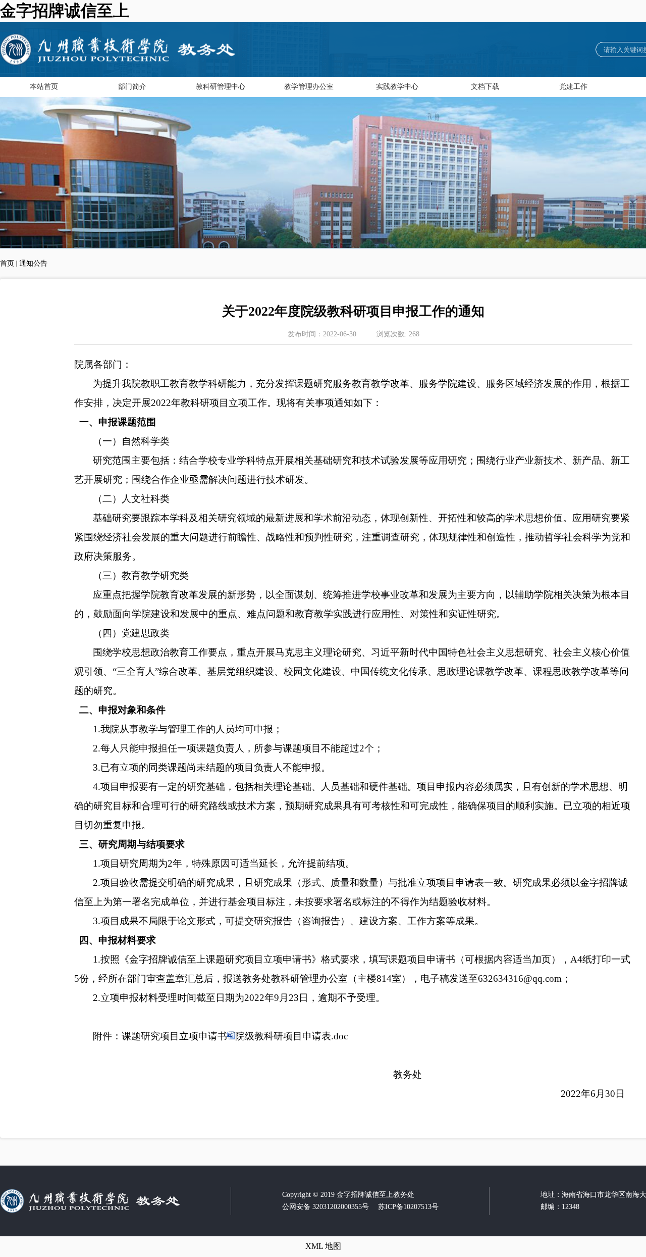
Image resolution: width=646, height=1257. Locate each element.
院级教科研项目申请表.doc (291, 1036)
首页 (7, 263)
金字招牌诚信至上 (64, 11)
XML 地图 (323, 1246)
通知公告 (33, 263)
